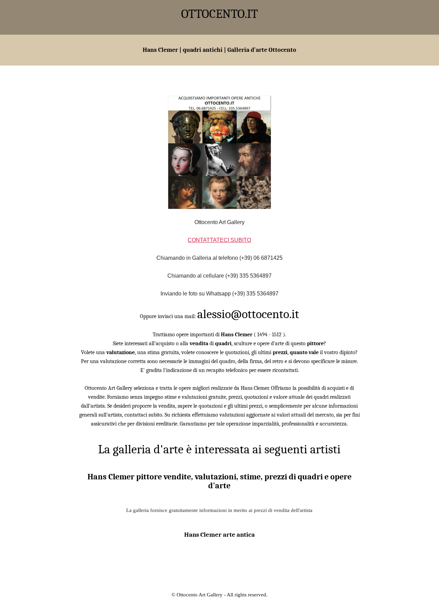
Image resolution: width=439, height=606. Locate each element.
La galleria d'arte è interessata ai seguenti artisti (219, 449)
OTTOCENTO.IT (219, 14)
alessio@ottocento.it (248, 314)
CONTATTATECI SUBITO (219, 240)
